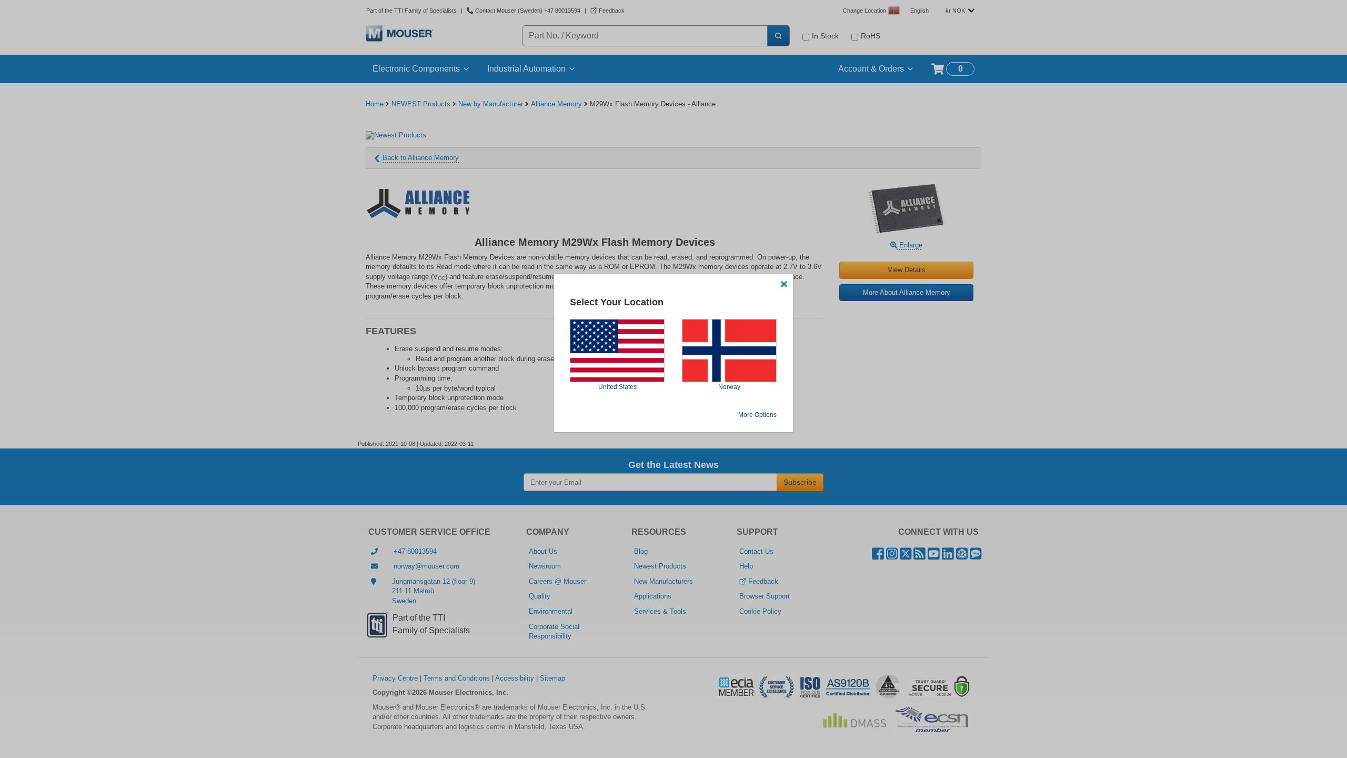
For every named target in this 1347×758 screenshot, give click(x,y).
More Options (757, 414)
